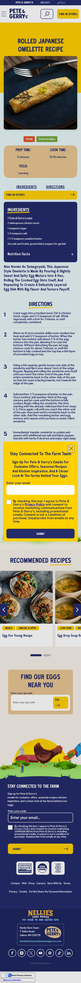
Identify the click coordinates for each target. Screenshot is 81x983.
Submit (40, 534)
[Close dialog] (71, 448)
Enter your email (18, 483)
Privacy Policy (35, 504)
